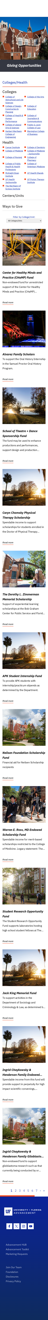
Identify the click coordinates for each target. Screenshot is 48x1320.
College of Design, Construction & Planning (13, 109)
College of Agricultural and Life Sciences (14, 100)
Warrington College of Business (35, 132)
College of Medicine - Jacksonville (36, 152)
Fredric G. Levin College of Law (34, 126)
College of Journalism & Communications (34, 118)
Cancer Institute (12, 147)
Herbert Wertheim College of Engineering (13, 134)
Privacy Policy (13, 1281)
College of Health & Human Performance (14, 118)
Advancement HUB (16, 1244)
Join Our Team (14, 1267)
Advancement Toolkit (17, 1249)
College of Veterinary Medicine (36, 165)
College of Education (31, 107)
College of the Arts (35, 97)
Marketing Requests (17, 1254)
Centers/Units (13, 195)
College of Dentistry (36, 147)
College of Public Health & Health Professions (13, 166)
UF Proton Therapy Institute (35, 181)
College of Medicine (14, 151)
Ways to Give (12, 206)
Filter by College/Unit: (24, 217)
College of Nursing (13, 157)
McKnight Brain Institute (12, 174)
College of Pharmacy (31, 158)
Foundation (12, 1272)
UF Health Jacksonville (11, 181)
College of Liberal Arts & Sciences (13, 126)
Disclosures (12, 1276)
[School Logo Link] (23, 1211)
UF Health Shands (35, 173)
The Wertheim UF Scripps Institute (13, 187)
